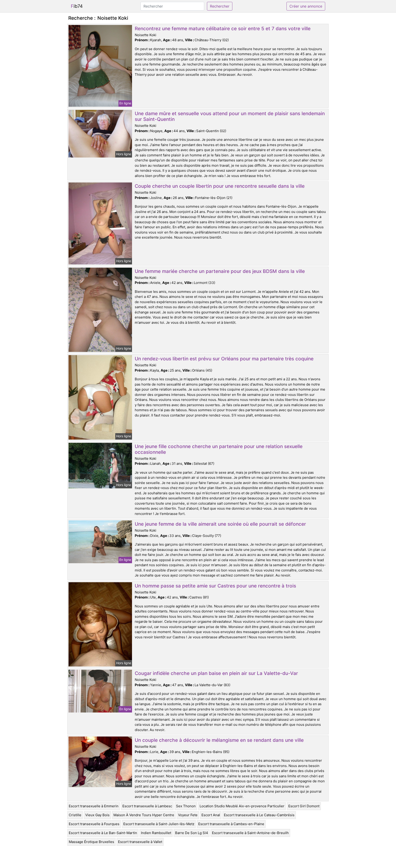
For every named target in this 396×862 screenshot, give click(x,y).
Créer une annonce (305, 6)
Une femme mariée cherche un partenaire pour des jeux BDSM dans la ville (220, 271)
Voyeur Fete (188, 815)
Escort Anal (210, 815)
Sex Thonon (186, 806)
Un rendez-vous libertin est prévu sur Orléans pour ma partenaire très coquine (224, 359)
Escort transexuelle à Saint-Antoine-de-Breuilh (250, 833)
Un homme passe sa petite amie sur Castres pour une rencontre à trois (215, 586)
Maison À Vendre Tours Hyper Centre (143, 815)
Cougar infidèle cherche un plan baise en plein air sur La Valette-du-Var (216, 673)
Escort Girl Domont (303, 806)
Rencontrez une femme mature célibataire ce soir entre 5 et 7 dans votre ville (223, 28)
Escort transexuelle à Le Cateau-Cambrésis (259, 815)
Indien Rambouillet (156, 833)
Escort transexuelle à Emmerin (93, 806)
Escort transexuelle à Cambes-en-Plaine (231, 824)
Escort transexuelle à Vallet (140, 842)
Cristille (75, 815)
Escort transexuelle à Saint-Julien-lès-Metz (158, 824)
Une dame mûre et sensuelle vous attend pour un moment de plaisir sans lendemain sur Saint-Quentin (230, 116)
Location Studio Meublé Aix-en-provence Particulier (242, 806)
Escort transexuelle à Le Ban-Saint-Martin (103, 833)
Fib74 (77, 6)
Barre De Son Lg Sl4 (191, 833)
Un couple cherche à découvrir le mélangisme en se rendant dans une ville (219, 740)
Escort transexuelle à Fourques (94, 824)
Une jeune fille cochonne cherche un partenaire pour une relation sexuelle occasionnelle (218, 449)
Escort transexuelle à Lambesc (147, 806)
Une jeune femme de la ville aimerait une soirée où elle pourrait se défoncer (220, 524)
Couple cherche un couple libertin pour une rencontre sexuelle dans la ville (220, 186)
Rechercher (219, 6)
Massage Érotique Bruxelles (91, 842)
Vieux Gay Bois (97, 815)
